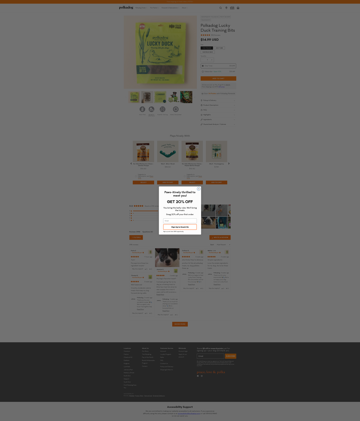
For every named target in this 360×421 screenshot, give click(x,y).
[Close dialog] (198, 188)
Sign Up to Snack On (180, 227)
